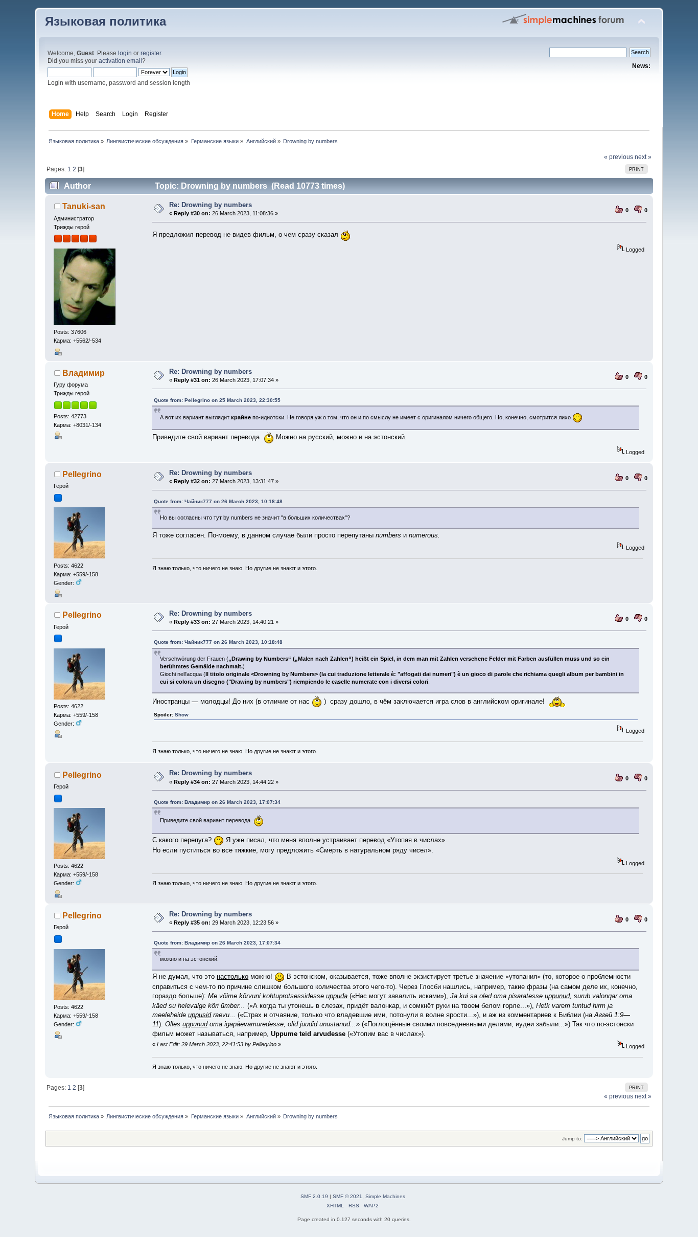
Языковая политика (105, 21)
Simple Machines (385, 1196)
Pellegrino (82, 474)
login (125, 53)
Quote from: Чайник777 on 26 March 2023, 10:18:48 (218, 501)
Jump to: (572, 1138)
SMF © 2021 (347, 1196)
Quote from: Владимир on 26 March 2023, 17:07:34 (217, 802)
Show (182, 714)
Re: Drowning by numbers (210, 205)
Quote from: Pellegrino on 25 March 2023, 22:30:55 (217, 400)
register (151, 53)
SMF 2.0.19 (314, 1196)
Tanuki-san (83, 206)
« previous (618, 157)
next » (643, 157)
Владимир (83, 373)
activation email (120, 60)
